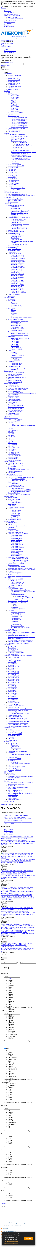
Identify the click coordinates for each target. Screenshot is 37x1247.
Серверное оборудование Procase (20, 159)
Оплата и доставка (9, 22)
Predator (11, 1027)
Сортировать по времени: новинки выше (16, 815)
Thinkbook (12, 1082)
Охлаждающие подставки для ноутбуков (23, 591)
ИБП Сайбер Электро (14, 454)
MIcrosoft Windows (13, 649)
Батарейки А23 (12, 695)
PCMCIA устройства (20, 596)
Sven (15, 605)
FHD (10, 1160)
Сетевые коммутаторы (14, 253)
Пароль (3, 62)
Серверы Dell (11, 170)
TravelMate (12, 1033)
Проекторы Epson (16, 619)
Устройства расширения (18, 594)
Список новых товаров (9, 1231)
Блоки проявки (12, 633)
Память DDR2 (15, 341)
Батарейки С (11, 701)
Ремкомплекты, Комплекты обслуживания (20, 640)
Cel (10, 1115)
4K (10, 1154)
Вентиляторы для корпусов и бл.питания (23, 368)
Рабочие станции (13, 89)
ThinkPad (12, 1031)
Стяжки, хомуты (12, 740)
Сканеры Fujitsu (15, 515)
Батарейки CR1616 (13, 669)
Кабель (10, 729)
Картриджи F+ (12, 529)
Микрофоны (14, 607)
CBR (10, 987)
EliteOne (11, 1020)
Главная (3, 804)
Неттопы (10, 87)
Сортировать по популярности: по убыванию (17, 818)
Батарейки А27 (12, 696)
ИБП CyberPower (13, 430)
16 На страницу (8, 829)
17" (10, 1096)
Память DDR (15, 339)
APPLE (11, 983)
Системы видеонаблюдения (19, 228)
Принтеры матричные (14, 130)
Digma (11, 994)
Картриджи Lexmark (17, 544)
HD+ (10, 1158)
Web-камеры (11, 587)
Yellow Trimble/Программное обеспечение (20, 793)
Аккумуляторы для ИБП (15, 419)
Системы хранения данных (12, 704)
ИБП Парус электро (13, 452)
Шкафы (10, 186)
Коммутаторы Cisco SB (18, 261)
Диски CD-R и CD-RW (18, 479)
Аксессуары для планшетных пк (17, 194)
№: (1, 846)
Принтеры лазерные (13, 116)
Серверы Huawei (12, 175)
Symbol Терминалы (13, 404)
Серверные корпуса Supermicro (20, 150)
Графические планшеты (15, 499)
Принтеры (7, 92)
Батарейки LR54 (12, 690)
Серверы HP (11, 174)
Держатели (14, 756)
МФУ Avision (15, 95)
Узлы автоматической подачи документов (20, 641)
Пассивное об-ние (9, 727)
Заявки (6, 49)
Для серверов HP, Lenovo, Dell (23, 145)
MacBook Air (13, 1068)
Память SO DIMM (16, 349)
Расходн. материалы (13, 414)
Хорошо (28, 1238)
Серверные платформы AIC (16, 164)
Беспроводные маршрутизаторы (20, 210)
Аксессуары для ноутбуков (15, 588)
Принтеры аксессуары (10, 630)
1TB (10, 1170)
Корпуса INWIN (15, 324)
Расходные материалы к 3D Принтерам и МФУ (21, 568)
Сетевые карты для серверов (19, 158)
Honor (11, 997)
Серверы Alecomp (13, 167)
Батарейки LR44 (12, 688)
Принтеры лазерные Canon (19, 119)
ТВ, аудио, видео (9, 773)
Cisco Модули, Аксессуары (19, 244)
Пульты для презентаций (15, 382)
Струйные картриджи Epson (19, 560)
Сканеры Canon (15, 511)
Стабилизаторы (12, 458)
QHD (10, 1161)
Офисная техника (9, 496)
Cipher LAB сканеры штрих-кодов (18, 388)
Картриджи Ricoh (16, 549)
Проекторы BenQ (16, 615)
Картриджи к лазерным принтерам (18, 533)
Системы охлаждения (14, 366)
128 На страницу (9, 834)
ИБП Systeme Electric (14, 447)
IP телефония (11, 760)
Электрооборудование (14, 460)
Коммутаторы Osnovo (17, 281)
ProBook (11, 1029)
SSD (12, 302)
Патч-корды (11, 738)
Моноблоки (7, 191)
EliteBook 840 (13, 1057)
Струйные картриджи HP (18, 562)
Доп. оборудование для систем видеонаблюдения (20, 224)
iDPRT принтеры (13, 394)
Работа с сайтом (12, 17)
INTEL (11, 1004)
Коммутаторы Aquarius (17, 255)
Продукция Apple (9, 197)
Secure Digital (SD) (16, 485)
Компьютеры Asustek (14, 80)
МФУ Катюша (15, 111)
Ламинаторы (11, 505)
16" (10, 1089)
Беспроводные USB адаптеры (19, 211)
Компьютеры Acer (13, 78)
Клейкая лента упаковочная (16, 563)
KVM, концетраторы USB (15, 579)
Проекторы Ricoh (16, 624)
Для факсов (11, 527)
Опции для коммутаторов (18, 292)
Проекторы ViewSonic (17, 626)
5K (10, 1153)
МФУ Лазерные (12, 94)
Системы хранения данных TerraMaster (19, 726)
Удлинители (11, 472)
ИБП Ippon (11, 439)
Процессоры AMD (16, 363)
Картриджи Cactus (16, 538)
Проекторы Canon (16, 616)
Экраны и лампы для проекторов (20, 627)
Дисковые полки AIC (14, 707)
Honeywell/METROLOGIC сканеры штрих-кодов (22, 393)
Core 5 (11, 1119)
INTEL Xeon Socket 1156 (21, 142)
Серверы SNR (12, 181)
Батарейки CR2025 (13, 677)
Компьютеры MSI (13, 84)
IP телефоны (14, 762)
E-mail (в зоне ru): (6, 60)
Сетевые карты (12, 252)
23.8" (10, 1099)
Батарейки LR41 (12, 687)
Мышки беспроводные (14, 380)
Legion (11, 1026)
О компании (7, 11)
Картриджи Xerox (16, 555)
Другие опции (15, 163)
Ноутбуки (7, 91)
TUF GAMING (13, 1034)
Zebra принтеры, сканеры (15, 408)
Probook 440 (12, 1076)
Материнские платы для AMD (20, 333)
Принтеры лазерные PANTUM (20, 123)
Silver (10, 1197)
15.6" (10, 1094)
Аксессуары (14, 303)
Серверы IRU (11, 177)
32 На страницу (8, 831)
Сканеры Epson (15, 513)
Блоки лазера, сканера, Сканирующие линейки (21, 632)
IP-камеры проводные (17, 220)
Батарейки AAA (12, 663)
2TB (10, 1172)
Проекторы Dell (15, 618)
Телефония (7, 741)
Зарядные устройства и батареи (20, 590)
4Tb (10, 1174)
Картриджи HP (15, 543)
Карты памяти (12, 482)
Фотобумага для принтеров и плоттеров (19, 576)
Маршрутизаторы (13, 230)
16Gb (10, 1138)
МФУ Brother (15, 97)
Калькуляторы (12, 504)
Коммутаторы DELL (17, 266)
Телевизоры (11, 779)
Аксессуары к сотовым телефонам (21, 754)
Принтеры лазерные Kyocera (19, 122)
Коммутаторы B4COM (17, 256)
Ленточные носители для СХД (20, 713)
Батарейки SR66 (12, 693)
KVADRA (12, 1009)
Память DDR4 (15, 344)
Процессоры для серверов (18, 141)
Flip (10, 1061)
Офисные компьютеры (14, 75)
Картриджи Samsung (17, 551)
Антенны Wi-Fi (15, 216)
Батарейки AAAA (13, 665)
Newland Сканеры (13, 397)
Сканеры (10, 508)
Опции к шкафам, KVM (18, 188)
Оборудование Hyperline (15, 245)
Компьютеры (8, 73)
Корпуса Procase (15, 325)
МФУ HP (13, 102)
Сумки (13, 593)
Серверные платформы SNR (16, 166)
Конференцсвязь (12, 743)
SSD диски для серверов (18, 138)
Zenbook (11, 1038)
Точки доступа (15, 208)
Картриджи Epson (16, 541)
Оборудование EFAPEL (15, 735)
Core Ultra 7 (12, 1124)
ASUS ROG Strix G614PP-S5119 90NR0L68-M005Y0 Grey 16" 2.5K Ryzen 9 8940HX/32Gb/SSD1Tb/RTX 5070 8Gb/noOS (18, 877)
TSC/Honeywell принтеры (15, 405)
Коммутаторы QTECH (17, 285)
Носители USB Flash (14, 493)
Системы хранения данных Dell (17, 720)
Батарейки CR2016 (13, 676)
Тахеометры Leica (13, 798)
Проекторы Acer (16, 613)
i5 (9, 1128)
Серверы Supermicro (13, 183)
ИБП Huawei (11, 436)
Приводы (14, 161)
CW (10, 990)
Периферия (7, 577)
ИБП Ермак (11, 450)
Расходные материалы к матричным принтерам (21, 569)
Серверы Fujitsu (12, 172)
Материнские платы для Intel (19, 335)
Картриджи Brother (16, 536)
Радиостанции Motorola (14, 770)
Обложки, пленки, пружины (16, 507)
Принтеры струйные (14, 131)
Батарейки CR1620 (13, 671)
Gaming (11, 1063)
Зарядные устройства (14, 702)
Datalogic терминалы (14, 391)
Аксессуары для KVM (17, 583)
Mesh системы (15, 206)
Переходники (11, 468)
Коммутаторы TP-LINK (18, 289)
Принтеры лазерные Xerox (19, 125)
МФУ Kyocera (15, 103)
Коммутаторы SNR (16, 286)
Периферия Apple (13, 202)
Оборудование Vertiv (14, 250)
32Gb (10, 1140)
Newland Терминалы (14, 399)
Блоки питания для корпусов (19, 321)
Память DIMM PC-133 (17, 347)
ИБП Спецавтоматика (14, 455)
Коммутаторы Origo (17, 280)
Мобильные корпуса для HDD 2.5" (21, 490)
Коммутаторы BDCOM (18, 258)
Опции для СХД (12, 712)
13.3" (10, 1092)
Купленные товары (9, 52)
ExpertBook (12, 1059)
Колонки (13, 604)
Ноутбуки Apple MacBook (15, 199)
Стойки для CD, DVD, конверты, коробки (20, 494)
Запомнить (5, 69)
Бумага (10, 524)
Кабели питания (12, 466)
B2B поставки (12, 20)
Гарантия (5, 1228)
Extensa (11, 1022)
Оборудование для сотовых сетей (17, 751)
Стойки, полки (15, 189)
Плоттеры (10, 114)
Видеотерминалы (16, 748)
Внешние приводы (16, 357)
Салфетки (10, 571)
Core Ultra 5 (12, 1122)
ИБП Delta (11, 432)
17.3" (10, 1098)
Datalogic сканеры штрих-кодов (17, 389)
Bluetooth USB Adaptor (17, 214)
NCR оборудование (13, 396)
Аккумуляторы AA (13, 657)
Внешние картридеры (17, 355)
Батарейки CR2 (12, 674)
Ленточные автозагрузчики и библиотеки (20, 709)
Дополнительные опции (15, 411)
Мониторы (7, 416)
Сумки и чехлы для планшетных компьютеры (21, 195)
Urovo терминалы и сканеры (16, 407)
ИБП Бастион (12, 449)
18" (10, 1091)
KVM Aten (14, 580)
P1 (10, 1050)
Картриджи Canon (16, 540)
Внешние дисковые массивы (16, 705)
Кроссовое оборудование (15, 732)
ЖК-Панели (11, 774)
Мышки (10, 378)
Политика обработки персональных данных (15, 1223)
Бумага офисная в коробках (19, 526)
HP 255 (11, 1066)
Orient (12, 314)
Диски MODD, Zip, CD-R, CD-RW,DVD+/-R (21, 477)
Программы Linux (13, 654)
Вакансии (7, 25)
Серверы (6, 133)
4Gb (10, 1142)
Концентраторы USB (17, 585)
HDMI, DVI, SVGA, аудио (15, 463)
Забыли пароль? (9, 62)
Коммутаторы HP (16, 272)
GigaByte (12, 996)
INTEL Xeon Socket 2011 (21, 144)
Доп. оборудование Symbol (15, 410)
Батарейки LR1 (12, 685)
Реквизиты (11, 12)
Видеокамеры (15, 746)
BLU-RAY (14, 352)
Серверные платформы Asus (19, 153)
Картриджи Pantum (13, 530)
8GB (10, 1137)
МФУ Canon (14, 98)
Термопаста (14, 369)
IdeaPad (11, 1024)
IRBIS (11, 1006)
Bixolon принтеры (13, 385)
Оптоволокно (12, 737)
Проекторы (11, 610)
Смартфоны (11, 752)
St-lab (12, 316)
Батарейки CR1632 (13, 673)
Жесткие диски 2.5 (16, 305)
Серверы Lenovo (12, 178)
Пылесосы (11, 629)
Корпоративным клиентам (12, 15)
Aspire (11, 1017)
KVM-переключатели (17, 582)
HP (10, 999)
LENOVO (12, 1011)
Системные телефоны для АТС (17, 766)
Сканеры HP (14, 516)
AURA (11, 1056)
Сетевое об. (7, 203)
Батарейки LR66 (12, 691)
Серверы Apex (12, 169)
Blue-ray (16, 358)
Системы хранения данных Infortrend (18, 721)
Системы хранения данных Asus (17, 718)
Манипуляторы (8, 371)
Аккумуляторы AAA (14, 659)
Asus (10, 978)
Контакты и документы (11, 14)
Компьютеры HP (12, 77)
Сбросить (3, 1203)
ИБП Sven (11, 446)
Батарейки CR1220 (13, 666)
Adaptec (13, 310)
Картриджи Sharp (16, 552)
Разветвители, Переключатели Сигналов (19, 469)
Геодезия (6, 781)
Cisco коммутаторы (16, 239)
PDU (12, 424)
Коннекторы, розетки (14, 730)
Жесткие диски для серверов (19, 136)
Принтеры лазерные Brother (19, 117)
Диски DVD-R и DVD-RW (19, 480)
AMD (11, 982)
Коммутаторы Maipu (17, 275)
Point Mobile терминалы (15, 400)
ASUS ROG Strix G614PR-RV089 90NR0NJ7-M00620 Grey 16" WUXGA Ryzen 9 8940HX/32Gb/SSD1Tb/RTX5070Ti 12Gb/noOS (18, 914)
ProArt (11, 1075)
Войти (2, 59)
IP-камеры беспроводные (18, 219)
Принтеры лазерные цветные (16, 128)
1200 (10, 1185)
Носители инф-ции (9, 474)
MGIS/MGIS (11, 785)
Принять (3, 8)
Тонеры (10, 574)
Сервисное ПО (12, 184)
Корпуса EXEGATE (17, 322)
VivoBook (12, 1036)
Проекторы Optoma (16, 623)
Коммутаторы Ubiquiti (17, 291)
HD (10, 1156)
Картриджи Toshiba (16, 554)
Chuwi (11, 989)
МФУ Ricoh (14, 108)
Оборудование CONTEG (15, 734)
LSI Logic (14, 313)
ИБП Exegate (11, 433)
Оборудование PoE (13, 247)
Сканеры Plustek (16, 518)
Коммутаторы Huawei (17, 274)
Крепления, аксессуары (18, 612)
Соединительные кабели (15, 471)
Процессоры (11, 361)
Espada (13, 311)
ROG (10, 1015)
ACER (11, 980)
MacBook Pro (13, 1069)
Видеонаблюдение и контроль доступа (19, 217)
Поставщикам (8, 23)
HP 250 (11, 1064)
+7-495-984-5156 (9, 26)
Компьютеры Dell (13, 81)
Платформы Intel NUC (14, 86)
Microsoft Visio (12, 648)
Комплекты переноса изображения (18, 635)
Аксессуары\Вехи (13, 795)
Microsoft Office (12, 646)
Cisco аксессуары (16, 236)
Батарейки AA (12, 662)
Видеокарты (11, 299)
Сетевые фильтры (13, 457)
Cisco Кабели (15, 238)
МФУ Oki (14, 105)
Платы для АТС (12, 768)
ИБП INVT (11, 438)
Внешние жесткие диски (15, 475)
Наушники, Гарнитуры (18, 608)
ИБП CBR (11, 429)
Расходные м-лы (9, 521)
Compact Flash (15, 483)
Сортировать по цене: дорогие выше (15, 817)
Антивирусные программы (16, 652)
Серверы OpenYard (13, 180)
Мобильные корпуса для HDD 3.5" (21, 491)
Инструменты (8, 771)
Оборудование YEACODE (15, 113)
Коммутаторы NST (16, 278)
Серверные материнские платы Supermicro (23, 152)
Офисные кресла (9, 801)
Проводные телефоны (14, 757)
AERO (11, 1052)
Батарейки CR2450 (13, 682)
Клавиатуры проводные (15, 374)
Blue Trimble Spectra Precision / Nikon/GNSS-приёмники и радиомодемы (20, 783)
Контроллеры (11, 308)
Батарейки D (11, 684)
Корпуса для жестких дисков (16, 486)
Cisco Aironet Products (17, 235)
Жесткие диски (12, 300)
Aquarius (11, 985)
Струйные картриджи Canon (19, 558)
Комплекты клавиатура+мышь (16, 377)
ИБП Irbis (10, 441)
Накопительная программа (15, 18)
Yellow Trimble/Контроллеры (16, 792)
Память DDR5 (15, 346)
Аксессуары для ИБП (14, 421)
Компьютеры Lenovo (14, 83)
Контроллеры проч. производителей (21, 317)
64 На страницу (8, 832)
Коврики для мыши (13, 375)
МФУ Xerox (14, 109)
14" (10, 1087)
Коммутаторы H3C (16, 271)
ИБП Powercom (12, 443)
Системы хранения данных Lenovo (18, 723)
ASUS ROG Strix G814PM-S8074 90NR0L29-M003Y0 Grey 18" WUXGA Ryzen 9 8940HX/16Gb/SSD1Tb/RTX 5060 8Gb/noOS (18, 843)
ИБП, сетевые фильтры (11, 418)
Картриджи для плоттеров (15, 532)
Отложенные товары (10, 51)
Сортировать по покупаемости (13, 820)
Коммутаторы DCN (16, 264)
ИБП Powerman (12, 444)
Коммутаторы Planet (17, 283)
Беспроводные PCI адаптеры (19, 213)
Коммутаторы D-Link (17, 263)
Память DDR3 (15, 342)
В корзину (4, 851)
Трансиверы (11, 296)
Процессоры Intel (16, 364)
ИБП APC (11, 422)
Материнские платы (13, 332)
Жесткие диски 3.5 (16, 307)
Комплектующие (9, 297)
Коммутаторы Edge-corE (18, 267)
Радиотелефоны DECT (14, 759)
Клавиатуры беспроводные (16, 372)
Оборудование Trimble (14, 249)
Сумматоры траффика (14, 294)
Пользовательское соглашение (12, 1226)
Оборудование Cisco (14, 233)
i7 (9, 1110)
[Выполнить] (30, 57)
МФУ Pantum (15, 106)
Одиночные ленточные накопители (18, 710)
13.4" (10, 1085)
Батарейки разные (13, 699)
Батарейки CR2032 (13, 679)
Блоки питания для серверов (19, 148)
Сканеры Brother (16, 510)
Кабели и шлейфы (9, 461)
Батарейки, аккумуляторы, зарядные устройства (18, 655)
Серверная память (16, 147)
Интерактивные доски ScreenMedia (18, 601)
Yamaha (16, 749)
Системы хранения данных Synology (18, 724)
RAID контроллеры (16, 139)
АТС (9, 765)
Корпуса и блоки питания (15, 319)
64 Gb (11, 1144)
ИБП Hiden (11, 435)
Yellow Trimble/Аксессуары (15, 790)
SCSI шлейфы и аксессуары (16, 465)
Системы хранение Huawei (15, 716)
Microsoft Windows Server (15, 651)
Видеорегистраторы (17, 222)
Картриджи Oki (15, 546)
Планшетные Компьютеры (12, 192)
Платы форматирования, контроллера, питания (21, 637)
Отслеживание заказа (7, 57)
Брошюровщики (12, 497)
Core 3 (11, 1117)
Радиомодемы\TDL (13, 796)
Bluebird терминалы (13, 386)
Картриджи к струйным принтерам (18, 557)
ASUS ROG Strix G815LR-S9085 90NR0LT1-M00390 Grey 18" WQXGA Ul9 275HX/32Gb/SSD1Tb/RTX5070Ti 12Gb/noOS (18, 949)
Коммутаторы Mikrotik (17, 277)
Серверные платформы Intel (19, 155)
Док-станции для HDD (17, 488)
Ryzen (11, 1112)
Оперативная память (14, 336)
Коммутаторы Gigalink (17, 269)
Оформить (4, 45)
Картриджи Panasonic (17, 547)
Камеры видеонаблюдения (19, 227)
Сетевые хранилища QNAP (16, 715)
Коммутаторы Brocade (17, 260)
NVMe (11, 1195)
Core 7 (11, 1121)
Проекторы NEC (16, 621)
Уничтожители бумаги (14, 519)
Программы (7, 644)
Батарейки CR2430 (13, 680)
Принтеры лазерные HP (18, 120)
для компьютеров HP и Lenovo (20, 338)
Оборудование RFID (14, 413)
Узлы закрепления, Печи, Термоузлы (18, 643)
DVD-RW (14, 353)
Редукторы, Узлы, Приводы (16, 638)
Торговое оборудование (11, 383)
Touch (11, 1194)
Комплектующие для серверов (16, 134)
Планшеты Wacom (16, 502)
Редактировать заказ (7, 43)
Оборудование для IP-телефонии (20, 763)
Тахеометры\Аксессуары (15, 799)
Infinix (11, 1003)
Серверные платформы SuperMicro (21, 156)
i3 (9, 1126)
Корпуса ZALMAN (16, 330)
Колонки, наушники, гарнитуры (17, 602)
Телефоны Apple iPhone (14, 200)
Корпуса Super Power (17, 327)
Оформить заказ (9, 59)
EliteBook (12, 1019)
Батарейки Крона (13, 698)
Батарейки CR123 (13, 668)
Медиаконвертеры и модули (16, 231)
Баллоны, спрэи (12, 522)
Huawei (11, 1001)
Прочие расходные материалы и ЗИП (19, 566)
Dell (10, 992)
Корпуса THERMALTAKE (19, 328)
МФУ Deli (14, 100)
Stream (11, 1078)
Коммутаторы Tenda (17, 288)
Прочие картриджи (13, 565)
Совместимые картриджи (15, 572)
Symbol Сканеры (12, 402)
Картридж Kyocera (16, 535)
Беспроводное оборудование (16, 205)
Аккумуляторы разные (14, 660)
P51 (10, 1071)
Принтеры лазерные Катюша (19, 127)
